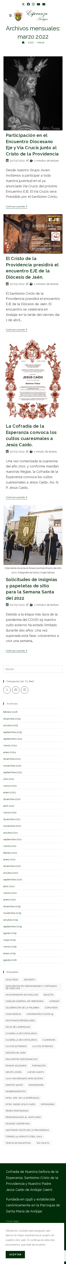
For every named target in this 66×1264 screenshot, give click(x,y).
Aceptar (15, 1254)
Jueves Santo (35, 1072)
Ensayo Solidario (16, 1065)
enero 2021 (9, 859)
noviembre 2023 (12, 765)
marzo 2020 (10, 893)
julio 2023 (8, 779)
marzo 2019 (9, 946)
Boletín (48, 994)
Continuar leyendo (16, 206)
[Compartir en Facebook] (15, 690)
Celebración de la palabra (22, 1007)
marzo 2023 (9, 785)
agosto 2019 (9, 933)
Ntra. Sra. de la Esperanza (22, 1098)
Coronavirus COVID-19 (40, 1014)
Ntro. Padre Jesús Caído (20, 1104)
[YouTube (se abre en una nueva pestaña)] (38, 4)
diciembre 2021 (11, 819)
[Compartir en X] (7, 690)
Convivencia (13, 1014)
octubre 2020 (10, 873)
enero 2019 (9, 953)
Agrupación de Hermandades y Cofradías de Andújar (31, 987)
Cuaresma (49, 1040)
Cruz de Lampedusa (18, 1027)
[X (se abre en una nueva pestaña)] (23, 4)
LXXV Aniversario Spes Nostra (24, 1078)
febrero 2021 (10, 852)
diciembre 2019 (12, 906)
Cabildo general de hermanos (25, 1001)
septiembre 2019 (12, 926)
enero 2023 (9, 792)
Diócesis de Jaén (15, 1052)
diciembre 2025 (12, 718)
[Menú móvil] (10, 15)
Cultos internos (42, 1046)
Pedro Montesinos (17, 1110)
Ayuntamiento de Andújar (22, 994)
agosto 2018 (10, 960)
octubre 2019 (10, 919)
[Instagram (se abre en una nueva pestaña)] (33, 4)
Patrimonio (47, 1104)
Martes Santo (14, 1085)
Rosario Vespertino (18, 1123)
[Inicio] (23, 42)
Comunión (51, 1007)
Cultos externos (16, 1046)
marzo (40, 42)
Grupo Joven (13, 1072)
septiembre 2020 (12, 879)
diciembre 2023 (12, 759)
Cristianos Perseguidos (20, 1020)
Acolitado (12, 979)
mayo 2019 (9, 940)
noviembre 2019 (12, 913)
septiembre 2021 (12, 839)
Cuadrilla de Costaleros (21, 1040)
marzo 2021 (9, 846)
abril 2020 (9, 886)
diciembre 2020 (12, 866)
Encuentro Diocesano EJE (21, 1059)
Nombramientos (16, 1091)
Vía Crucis (42, 1143)
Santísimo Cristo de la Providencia (27, 1130)
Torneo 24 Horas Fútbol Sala (24, 1136)
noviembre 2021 (12, 826)
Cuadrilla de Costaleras (21, 1033)
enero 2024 (9, 752)
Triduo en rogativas (18, 1143)
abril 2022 (8, 805)
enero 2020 (9, 899)
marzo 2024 (10, 745)
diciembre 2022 (12, 799)
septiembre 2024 (12, 738)
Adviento (29, 979)
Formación (39, 1065)
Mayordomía (36, 1085)
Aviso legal (12, 1221)
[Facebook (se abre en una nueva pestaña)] (28, 4)
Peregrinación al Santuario (23, 1117)
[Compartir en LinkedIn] (24, 690)
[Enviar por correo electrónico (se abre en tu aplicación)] (43, 4)
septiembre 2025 (12, 732)
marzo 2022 (9, 812)
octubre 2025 (10, 725)
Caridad (54, 1001)
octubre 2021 (10, 832)
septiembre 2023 (12, 772)
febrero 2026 (10, 712)
